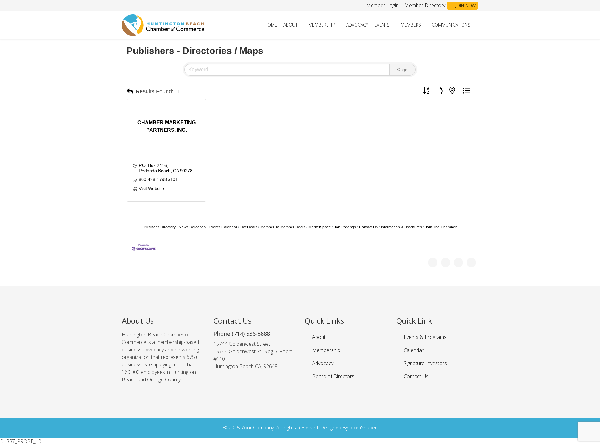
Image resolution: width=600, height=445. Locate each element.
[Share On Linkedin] (471, 262)
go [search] (405, 69)
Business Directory (160, 227)
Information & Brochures (401, 227)
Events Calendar (223, 227)
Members (411, 25)
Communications (451, 25)
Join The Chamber (441, 227)
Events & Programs (424, 337)
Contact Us (368, 227)
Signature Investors (424, 363)
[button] (130, 91)
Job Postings (345, 227)
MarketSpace (319, 227)
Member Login (382, 5)
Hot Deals (248, 227)
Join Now (465, 5)
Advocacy (357, 25)
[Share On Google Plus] (458, 262)
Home (270, 25)
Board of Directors (332, 376)
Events (382, 25)
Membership (321, 25)
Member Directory (424, 5)
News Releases (192, 227)
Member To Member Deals (282, 227)
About (290, 25)
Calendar (413, 350)
